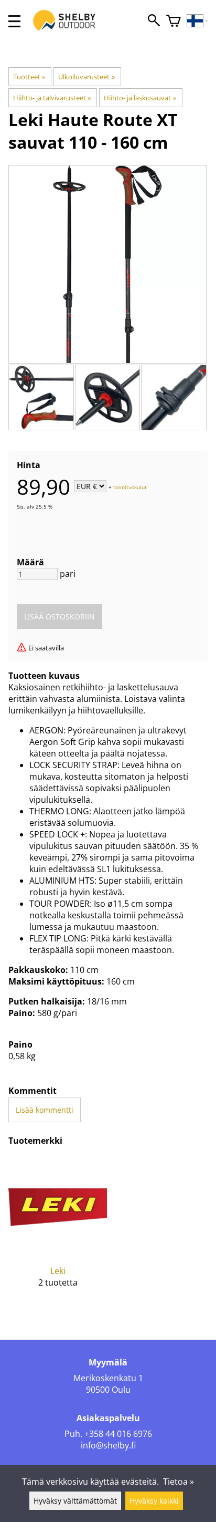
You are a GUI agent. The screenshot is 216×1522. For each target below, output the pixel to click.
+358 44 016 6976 (118, 1434)
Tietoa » (178, 1481)
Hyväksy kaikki (154, 1501)
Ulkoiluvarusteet (86, 76)
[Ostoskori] (173, 21)
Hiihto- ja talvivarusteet (52, 97)
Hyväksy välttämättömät (75, 1501)
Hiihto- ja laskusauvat (140, 97)
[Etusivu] (70, 30)
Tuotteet (29, 76)
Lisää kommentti (44, 1110)
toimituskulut (130, 487)
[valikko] (14, 21)
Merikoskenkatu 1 (108, 1378)
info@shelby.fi (108, 1445)
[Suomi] (197, 21)
